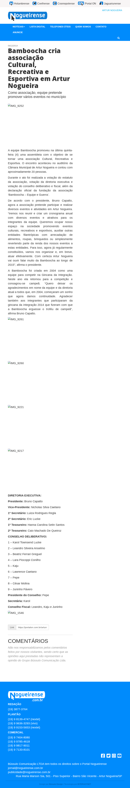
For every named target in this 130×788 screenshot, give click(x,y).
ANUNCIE (18, 32)
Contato (101, 26)
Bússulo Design (56, 784)
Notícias (18, 26)
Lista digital (37, 26)
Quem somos (83, 26)
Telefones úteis (60, 26)
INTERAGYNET (84, 784)
